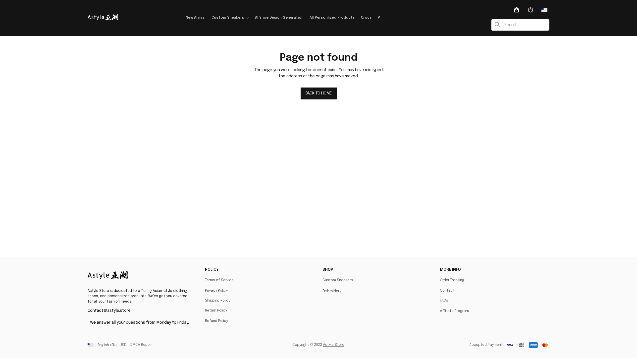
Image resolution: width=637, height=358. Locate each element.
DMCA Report (141, 345)
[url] (333, 345)
